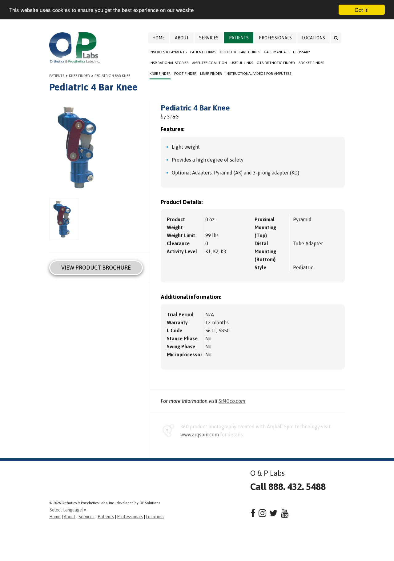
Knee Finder (160, 73)
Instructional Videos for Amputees (258, 73)
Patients (239, 37)
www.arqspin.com (199, 434)
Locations (313, 37)
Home (158, 37)
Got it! (362, 10)
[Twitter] (273, 513)
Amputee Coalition (209, 63)
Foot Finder (185, 73)
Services (209, 37)
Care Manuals (276, 52)
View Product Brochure (96, 267)
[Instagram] (262, 513)
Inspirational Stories (169, 63)
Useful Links (242, 63)
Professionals (275, 37)
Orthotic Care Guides (240, 52)
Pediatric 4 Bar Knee (112, 76)
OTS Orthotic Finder (276, 63)
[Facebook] (252, 513)
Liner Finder (211, 73)
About (182, 37)
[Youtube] (284, 513)
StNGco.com (232, 401)
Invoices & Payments (168, 52)
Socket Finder (311, 63)
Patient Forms (203, 52)
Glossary (301, 52)
